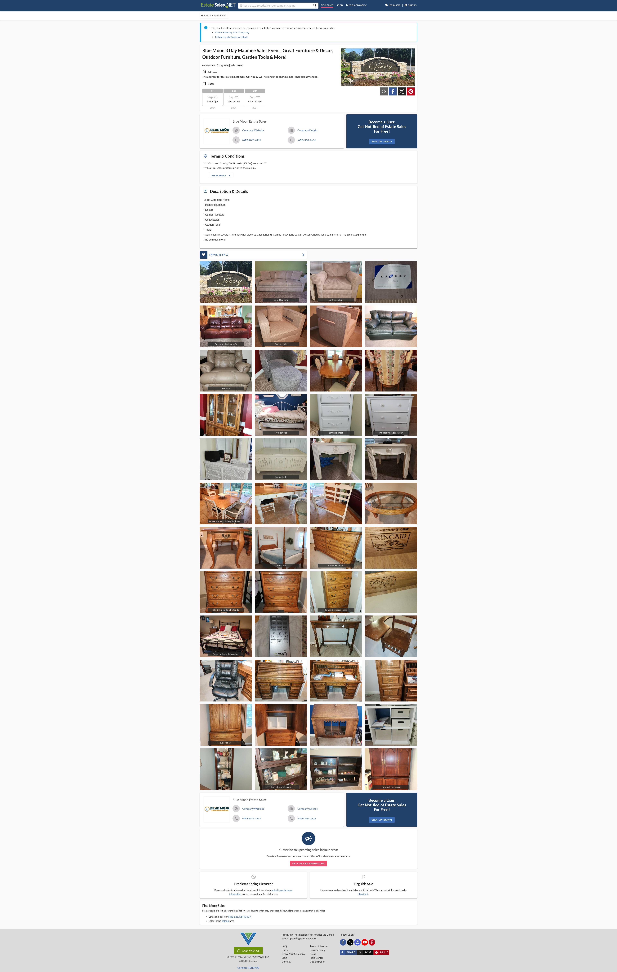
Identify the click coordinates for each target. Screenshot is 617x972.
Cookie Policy (317, 961)
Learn (285, 950)
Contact (286, 961)
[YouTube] (365, 942)
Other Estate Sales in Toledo (231, 36)
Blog (284, 957)
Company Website (253, 130)
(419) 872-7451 (251, 140)
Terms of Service (318, 946)
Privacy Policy (317, 950)
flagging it (363, 894)
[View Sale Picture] (226, 282)
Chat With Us (250, 950)
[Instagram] (357, 942)
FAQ (284, 946)
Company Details (307, 130)
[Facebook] (343, 942)
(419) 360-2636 (306, 140)
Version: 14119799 (248, 967)
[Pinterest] (372, 942)
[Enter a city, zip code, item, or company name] (314, 6)
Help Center (316, 957)
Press (313, 953)
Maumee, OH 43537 (239, 916)
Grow (293, 953)
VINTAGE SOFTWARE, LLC (256, 957)
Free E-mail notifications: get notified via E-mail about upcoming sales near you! (308, 936)
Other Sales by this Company (232, 32)
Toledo (225, 920)
